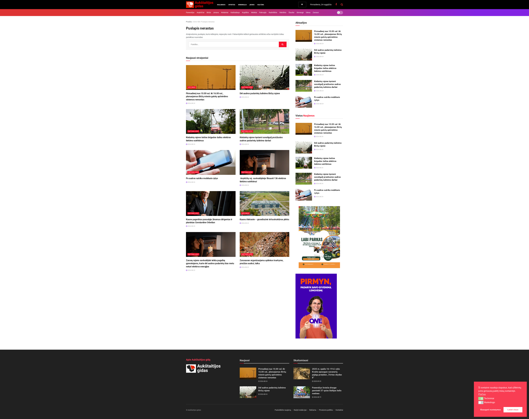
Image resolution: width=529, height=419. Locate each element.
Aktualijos (247, 87)
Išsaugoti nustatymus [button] (490, 410)
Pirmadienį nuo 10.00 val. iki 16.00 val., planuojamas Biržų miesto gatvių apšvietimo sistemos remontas (207, 96)
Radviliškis (273, 12)
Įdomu (252, 5)
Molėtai (254, 12)
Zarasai (316, 12)
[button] (480, 398)
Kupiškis (245, 12)
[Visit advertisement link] (319, 237)
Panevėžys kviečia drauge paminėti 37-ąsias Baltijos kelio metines (326, 390)
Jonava (216, 12)
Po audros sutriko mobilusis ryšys (202, 178)
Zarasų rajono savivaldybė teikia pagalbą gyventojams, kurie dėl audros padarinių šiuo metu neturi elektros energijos (210, 263)
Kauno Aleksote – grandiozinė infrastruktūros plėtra (264, 219)
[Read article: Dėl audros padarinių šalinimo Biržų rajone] (264, 77)
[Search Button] (342, 4)
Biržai (209, 12)
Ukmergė (300, 12)
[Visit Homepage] (199, 4)
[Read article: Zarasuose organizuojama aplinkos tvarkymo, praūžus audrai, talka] (264, 244)
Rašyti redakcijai (300, 410)
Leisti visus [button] (513, 410)
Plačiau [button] (482, 394)
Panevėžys (190, 12)
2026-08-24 (191, 103)
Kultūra (260, 5)
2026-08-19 (317, 397)
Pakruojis (262, 12)
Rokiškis (283, 12)
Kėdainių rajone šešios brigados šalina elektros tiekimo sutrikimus (325, 68)
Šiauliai (291, 12)
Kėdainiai (224, 12)
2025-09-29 (317, 381)
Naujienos (221, 5)
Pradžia (189, 22)
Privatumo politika (326, 410)
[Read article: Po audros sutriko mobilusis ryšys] (211, 162)
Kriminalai (242, 5)
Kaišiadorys (235, 12)
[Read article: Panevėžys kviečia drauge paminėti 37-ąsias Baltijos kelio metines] (301, 392)
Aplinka (191, 87)
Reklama (312, 410)
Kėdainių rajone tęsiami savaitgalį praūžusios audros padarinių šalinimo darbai (327, 84)
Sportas (231, 5)
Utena (308, 12)
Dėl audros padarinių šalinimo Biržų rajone (260, 93)
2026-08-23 (191, 270)
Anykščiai (200, 12)
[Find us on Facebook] (336, 4)
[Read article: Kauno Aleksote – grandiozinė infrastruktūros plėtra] (264, 203)
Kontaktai (339, 410)
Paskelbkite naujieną (283, 410)
